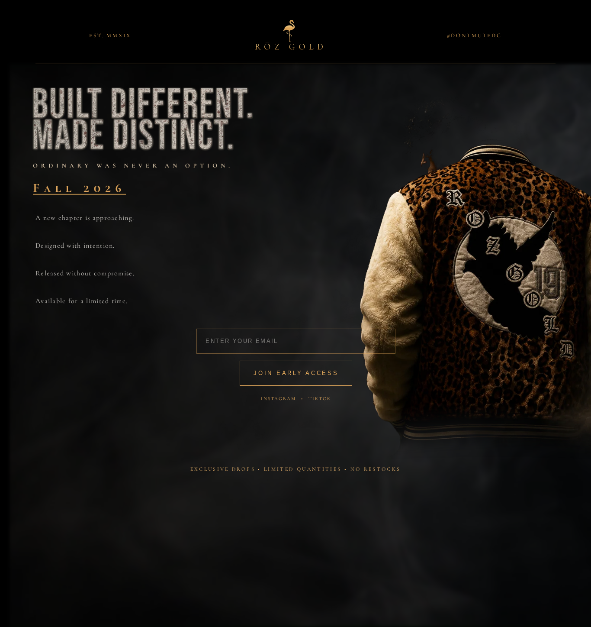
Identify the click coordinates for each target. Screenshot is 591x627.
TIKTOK (319, 398)
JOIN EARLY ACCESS (296, 373)
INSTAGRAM (278, 398)
